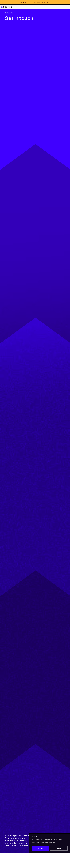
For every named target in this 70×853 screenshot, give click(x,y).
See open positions (43, 2)
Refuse (58, 848)
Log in (62, 7)
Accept (40, 848)
